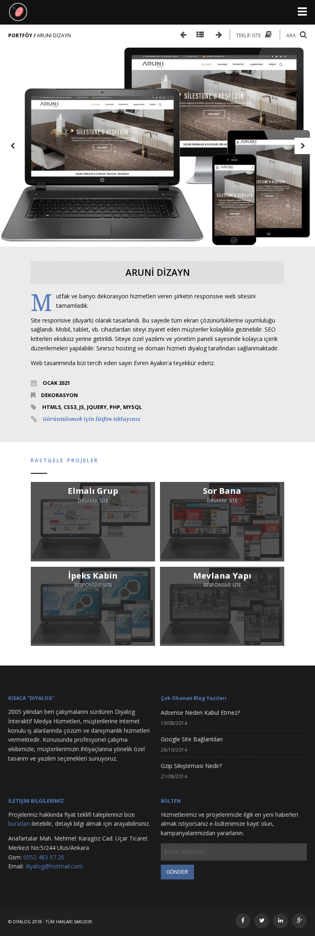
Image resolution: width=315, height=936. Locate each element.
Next (302, 146)
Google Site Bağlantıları (192, 739)
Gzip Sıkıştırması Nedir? (191, 766)
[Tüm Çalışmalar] (200, 34)
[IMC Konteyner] (219, 34)
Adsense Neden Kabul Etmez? (200, 712)
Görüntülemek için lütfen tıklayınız (91, 419)
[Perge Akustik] (183, 34)
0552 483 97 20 (43, 857)
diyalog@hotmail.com (54, 866)
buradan (19, 823)
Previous (12, 146)
